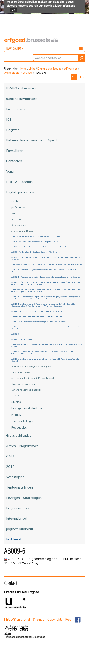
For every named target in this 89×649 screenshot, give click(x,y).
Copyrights (55, 619)
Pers (68, 619)
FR (82, 77)
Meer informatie (65, 5)
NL (74, 77)
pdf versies (71, 68)
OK (13, 9)
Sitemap (38, 619)
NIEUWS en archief (17, 619)
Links (32, 68)
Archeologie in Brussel (18, 72)
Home (23, 68)
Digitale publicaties (49, 68)
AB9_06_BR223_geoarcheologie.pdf (33, 559)
